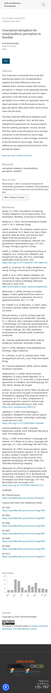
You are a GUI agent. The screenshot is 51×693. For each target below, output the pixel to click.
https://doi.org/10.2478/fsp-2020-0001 (17, 155)
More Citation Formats (14, 197)
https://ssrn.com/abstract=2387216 (18, 407)
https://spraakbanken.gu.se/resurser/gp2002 (23, 518)
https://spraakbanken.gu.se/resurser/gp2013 (23, 556)
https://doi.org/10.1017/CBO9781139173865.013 (24, 262)
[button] (6, 687)
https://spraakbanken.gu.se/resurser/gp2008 (23, 541)
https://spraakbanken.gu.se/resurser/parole (23, 498)
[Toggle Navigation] (43, 4)
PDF (6, 61)
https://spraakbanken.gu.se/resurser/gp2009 (23, 548)
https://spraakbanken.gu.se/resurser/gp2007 (23, 533)
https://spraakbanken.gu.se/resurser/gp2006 (23, 525)
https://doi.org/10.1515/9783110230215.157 (22, 485)
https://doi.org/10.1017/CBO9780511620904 (22, 423)
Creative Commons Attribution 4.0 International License (25, 627)
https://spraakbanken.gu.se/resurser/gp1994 (23, 510)
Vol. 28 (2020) (8, 18)
